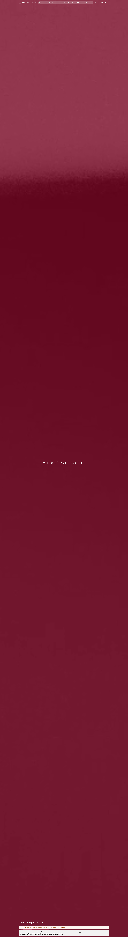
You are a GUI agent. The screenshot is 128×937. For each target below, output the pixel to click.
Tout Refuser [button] (84, 933)
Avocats (51, 2)
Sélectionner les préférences (99, 933)
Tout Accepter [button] (75, 933)
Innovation (67, 2)
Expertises (42, 2)
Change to (51, 927)
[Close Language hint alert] (107, 927)
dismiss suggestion (62, 927)
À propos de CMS (86, 2)
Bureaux (58, 2)
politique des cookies (59, 934)
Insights (74, 2)
